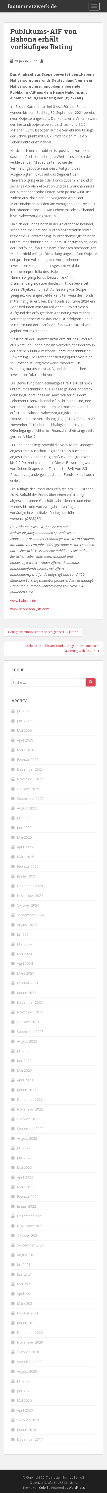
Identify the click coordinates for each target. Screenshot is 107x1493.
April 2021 (25, 1293)
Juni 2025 (24, 827)
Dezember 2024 (30, 885)
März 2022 (25, 1186)
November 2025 (30, 779)
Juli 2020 (23, 1381)
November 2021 (30, 1225)
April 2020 (25, 1410)
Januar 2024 (26, 992)
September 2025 (30, 798)
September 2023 (30, 1031)
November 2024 (30, 895)
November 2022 (30, 1109)
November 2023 (30, 1012)
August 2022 (27, 1138)
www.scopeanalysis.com (30, 609)
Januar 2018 (26, 1429)
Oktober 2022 (28, 1119)
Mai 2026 (24, 730)
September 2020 (30, 1361)
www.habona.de (23, 600)
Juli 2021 (23, 1264)
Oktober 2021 (28, 1235)
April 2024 (25, 963)
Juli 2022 (23, 1148)
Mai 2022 (24, 1167)
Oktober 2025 (28, 788)
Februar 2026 (27, 759)
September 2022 (30, 1128)
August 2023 (27, 1041)
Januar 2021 (26, 1322)
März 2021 (25, 1303)
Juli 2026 (23, 711)
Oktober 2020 (28, 1352)
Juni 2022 (24, 1157)
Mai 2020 (24, 1400)
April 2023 (25, 1080)
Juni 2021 (24, 1274)
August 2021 (27, 1254)
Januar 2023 (26, 1089)
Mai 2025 (24, 837)
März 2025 (25, 856)
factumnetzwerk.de (32, 6)
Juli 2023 (23, 1051)
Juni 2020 (24, 1390)
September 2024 (30, 915)
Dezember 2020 (30, 1332)
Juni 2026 (24, 720)
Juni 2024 (24, 944)
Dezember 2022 (30, 1099)
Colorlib (45, 1488)
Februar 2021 (27, 1313)
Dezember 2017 (30, 1439)
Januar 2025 (26, 876)
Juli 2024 (23, 934)
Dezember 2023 (30, 1002)
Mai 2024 (24, 953)
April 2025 (25, 847)
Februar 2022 (27, 1196)
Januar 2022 (26, 1206)
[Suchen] (91, 682)
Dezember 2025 (30, 769)
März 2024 (25, 973)
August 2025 (27, 808)
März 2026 (25, 749)
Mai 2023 (24, 1070)
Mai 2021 (24, 1284)
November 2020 (30, 1342)
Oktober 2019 (28, 1420)
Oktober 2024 (28, 905)
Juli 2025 (23, 817)
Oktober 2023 (28, 1021)
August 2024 (27, 924)
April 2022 (25, 1177)
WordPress (77, 1488)
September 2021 (30, 1245)
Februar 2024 (27, 983)
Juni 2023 (24, 1060)
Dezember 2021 (30, 1216)
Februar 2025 (27, 866)
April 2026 (25, 740)
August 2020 (27, 1371)
